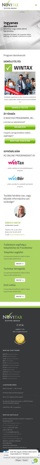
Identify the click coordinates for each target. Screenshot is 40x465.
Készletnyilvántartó (11, 365)
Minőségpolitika (7, 443)
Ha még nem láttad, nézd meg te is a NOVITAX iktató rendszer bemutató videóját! (18, 402)
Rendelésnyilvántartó (11, 374)
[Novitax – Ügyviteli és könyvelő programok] (9, 5)
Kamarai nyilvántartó (11, 372)
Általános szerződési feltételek (12, 441)
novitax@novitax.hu (13, 432)
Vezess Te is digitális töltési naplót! (13, 397)
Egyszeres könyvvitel (10, 359)
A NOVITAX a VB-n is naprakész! (12, 407)
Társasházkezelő (10, 378)
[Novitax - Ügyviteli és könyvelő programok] (12, 318)
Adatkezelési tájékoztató (10, 445)
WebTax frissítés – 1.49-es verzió (12, 388)
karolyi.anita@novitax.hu (17, 234)
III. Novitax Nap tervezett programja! (13, 393)
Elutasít (25, 460)
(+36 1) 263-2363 (13, 428)
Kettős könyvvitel (9, 356)
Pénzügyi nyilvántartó (11, 363)
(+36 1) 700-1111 (8, 430)
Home (17, 12)
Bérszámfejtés (8, 361)
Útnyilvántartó (8, 370)
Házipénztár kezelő (10, 367)
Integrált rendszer (10, 354)
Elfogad (18, 460)
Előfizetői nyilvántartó (11, 376)
